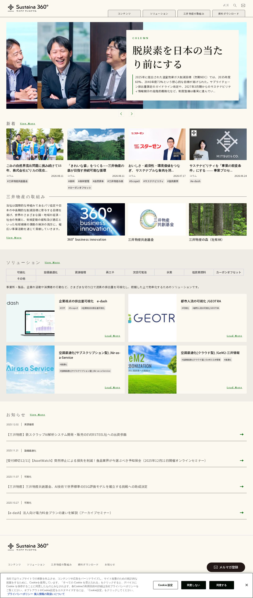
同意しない (193, 585)
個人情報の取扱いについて (49, 593)
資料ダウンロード (88, 564)
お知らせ (110, 564)
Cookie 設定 (165, 585)
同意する (221, 585)
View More (27, 123)
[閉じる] (246, 585)
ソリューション (36, 564)
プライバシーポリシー (20, 593)
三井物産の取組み (61, 564)
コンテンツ (14, 564)
